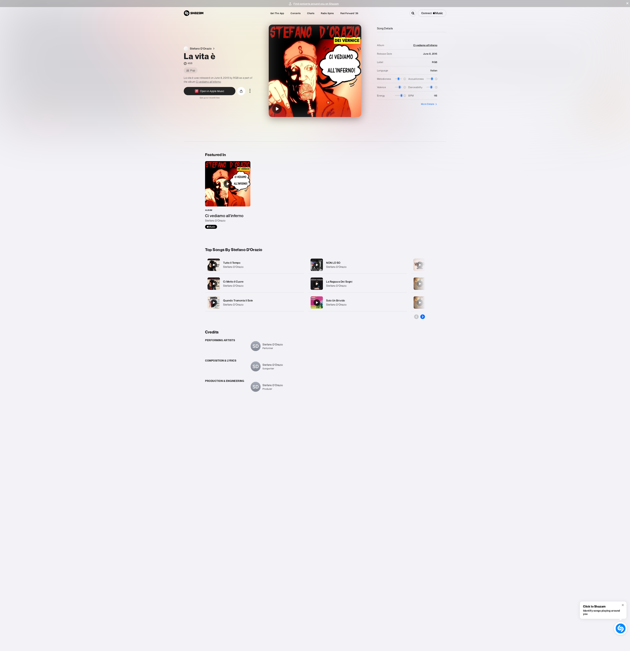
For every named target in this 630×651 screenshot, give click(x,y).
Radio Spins (327, 13)
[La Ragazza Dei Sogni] (357, 283)
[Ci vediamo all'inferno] (227, 195)
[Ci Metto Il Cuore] (254, 283)
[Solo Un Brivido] (357, 302)
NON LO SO (333, 262)
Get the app (277, 13)
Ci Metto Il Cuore (233, 281)
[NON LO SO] (357, 264)
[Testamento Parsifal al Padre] (420, 302)
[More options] (250, 91)
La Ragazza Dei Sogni (339, 281)
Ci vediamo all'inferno (208, 81)
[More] (298, 265)
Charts (310, 13)
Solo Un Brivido (335, 300)
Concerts (296, 13)
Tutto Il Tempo (231, 262)
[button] (627, 3)
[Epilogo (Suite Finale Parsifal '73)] (420, 283)
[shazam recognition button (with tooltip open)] (620, 628)
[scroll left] (416, 316)
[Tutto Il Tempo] (254, 264)
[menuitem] (277, 13)
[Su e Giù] (420, 265)
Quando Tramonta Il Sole (238, 300)
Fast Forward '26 (349, 13)
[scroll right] (422, 316)
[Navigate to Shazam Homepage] (193, 13)
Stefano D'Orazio (233, 266)
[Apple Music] (211, 227)
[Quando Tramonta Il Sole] (254, 302)
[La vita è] (277, 109)
